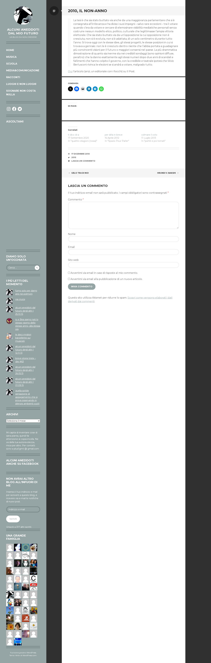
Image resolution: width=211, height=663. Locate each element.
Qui (70, 71)
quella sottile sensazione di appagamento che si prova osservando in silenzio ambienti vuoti (27, 397)
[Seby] (33, 618)
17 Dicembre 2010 (80, 154)
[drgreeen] (10, 625)
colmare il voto (149, 134)
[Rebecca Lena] (17, 563)
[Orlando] (10, 547)
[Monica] (17, 625)
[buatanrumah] (17, 610)
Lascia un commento (83, 161)
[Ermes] (10, 555)
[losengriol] (33, 625)
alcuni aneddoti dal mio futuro (23, 31)
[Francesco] (25, 625)
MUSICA (11, 56)
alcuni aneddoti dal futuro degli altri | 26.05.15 (25, 370)
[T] (33, 547)
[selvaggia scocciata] (17, 602)
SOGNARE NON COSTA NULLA (21, 92)
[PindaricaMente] (25, 547)
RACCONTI (13, 77)
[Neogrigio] (33, 610)
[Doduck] (10, 602)
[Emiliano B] (25, 578)
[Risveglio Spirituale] (17, 618)
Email (71, 247)
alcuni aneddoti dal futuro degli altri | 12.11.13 (25, 349)
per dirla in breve (113, 134)
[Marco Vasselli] (25, 586)
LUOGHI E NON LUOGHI (21, 84)
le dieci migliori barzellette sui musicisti (23, 337)
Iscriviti (13, 518)
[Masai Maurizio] (33, 633)
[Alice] (33, 570)
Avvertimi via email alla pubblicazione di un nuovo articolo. (106, 279)
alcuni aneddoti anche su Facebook (22, 462)
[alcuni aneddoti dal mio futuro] (23, 15)
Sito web (73, 259)
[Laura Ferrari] (10, 633)
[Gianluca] (17, 570)
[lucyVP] (25, 610)
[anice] (17, 586)
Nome (72, 234)
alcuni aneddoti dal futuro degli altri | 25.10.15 (25, 310)
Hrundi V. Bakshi (166, 173)
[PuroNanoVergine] (33, 594)
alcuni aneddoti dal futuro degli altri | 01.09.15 (25, 382)
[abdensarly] (33, 563)
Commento (76, 199)
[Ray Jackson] (33, 602)
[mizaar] (17, 547)
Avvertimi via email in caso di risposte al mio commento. (104, 272)
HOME (10, 50)
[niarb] (33, 586)
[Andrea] (10, 586)
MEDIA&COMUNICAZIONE (22, 70)
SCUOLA (11, 63)
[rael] (33, 578)
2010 (73, 157)
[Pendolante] (25, 618)
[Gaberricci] (25, 555)
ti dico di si (73, 134)
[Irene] (10, 641)
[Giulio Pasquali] (10, 563)
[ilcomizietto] (17, 578)
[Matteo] (25, 594)
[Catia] (33, 555)
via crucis (20, 299)
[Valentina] (10, 570)
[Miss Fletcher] (10, 610)
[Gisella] (25, 633)
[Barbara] (25, 602)
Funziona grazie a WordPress (23, 652)
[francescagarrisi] (25, 563)
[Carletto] (25, 570)
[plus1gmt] (10, 594)
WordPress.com (29, 655)
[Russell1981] (10, 618)
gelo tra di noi (80, 173)
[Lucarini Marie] (17, 641)
